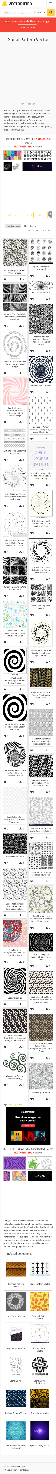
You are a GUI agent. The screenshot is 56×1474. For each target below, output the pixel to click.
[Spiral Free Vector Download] (41, 251)
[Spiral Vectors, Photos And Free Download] (41, 855)
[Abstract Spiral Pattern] (41, 369)
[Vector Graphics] (15, 981)
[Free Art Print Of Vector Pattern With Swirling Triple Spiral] (41, 678)
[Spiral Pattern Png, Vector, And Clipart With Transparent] (15, 800)
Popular (33, 226)
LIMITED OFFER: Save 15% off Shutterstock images (28, 1148)
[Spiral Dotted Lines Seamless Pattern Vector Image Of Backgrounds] (41, 899)
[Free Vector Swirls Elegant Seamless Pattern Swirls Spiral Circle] (15, 614)
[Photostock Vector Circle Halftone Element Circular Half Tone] (15, 754)
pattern (40, 214)
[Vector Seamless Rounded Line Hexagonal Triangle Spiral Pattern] (15, 1021)
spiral (29, 214)
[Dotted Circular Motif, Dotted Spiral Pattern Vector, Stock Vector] (15, 524)
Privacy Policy (10, 1469)
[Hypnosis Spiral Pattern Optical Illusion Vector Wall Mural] (15, 707)
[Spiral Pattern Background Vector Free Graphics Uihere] (15, 933)
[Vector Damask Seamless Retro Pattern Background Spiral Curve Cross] (41, 1027)
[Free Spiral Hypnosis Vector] (41, 593)
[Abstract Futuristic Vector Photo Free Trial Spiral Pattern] (15, 345)
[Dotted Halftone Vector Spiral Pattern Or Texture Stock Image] (15, 478)
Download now (27, 27)
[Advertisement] (28, 74)
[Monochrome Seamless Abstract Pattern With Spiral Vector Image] (41, 722)
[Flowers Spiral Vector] (41, 1076)
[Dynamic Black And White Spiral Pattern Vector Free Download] (15, 297)
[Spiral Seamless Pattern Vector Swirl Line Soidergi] (41, 811)
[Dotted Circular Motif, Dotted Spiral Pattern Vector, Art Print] (41, 504)
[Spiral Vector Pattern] (15, 844)
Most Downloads (13, 226)
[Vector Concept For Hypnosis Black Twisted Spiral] (41, 942)
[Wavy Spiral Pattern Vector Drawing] (15, 1062)
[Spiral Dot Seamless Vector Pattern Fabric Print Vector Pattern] (15, 884)
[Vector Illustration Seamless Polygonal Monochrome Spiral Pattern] (41, 319)
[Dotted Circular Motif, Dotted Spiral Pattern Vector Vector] (41, 551)
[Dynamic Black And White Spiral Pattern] (15, 570)
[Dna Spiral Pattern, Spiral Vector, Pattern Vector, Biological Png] (41, 456)
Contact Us (24, 1469)
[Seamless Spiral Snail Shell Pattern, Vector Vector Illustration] (41, 766)
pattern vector (14, 214)
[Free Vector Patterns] (41, 285)
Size (25, 226)
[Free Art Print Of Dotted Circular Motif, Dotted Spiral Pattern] (41, 634)
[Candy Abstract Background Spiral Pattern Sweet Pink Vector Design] (15, 391)
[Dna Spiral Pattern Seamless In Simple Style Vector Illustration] (41, 410)
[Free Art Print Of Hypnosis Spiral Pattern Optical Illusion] (15, 661)
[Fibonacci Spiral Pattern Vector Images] (15, 253)
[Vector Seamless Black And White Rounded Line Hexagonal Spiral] (41, 982)
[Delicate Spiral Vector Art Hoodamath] (15, 437)
